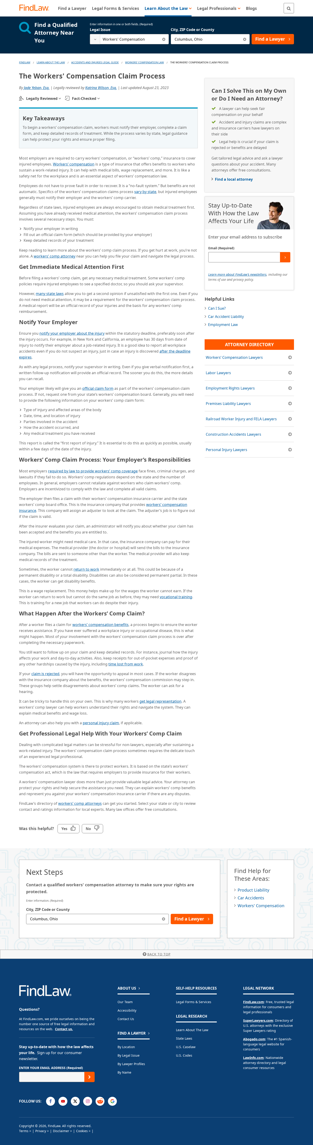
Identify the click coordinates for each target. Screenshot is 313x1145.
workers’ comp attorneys (80, 803)
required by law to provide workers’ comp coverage (93, 471)
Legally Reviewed (41, 98)
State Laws (184, 1038)
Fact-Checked (84, 98)
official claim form (97, 388)
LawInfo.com (253, 1057)
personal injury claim (101, 722)
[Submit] (285, 257)
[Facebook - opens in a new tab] (50, 1101)
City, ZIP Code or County (192, 29)
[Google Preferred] (112, 1101)
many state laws (50, 293)
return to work (86, 569)
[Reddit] (100, 1101)
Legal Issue (100, 29)
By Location (126, 1047)
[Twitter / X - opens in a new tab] (75, 1101)
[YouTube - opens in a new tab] (62, 1101)
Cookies (82, 1131)
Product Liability (253, 890)
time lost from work (125, 664)
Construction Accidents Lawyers (233, 434)
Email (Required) (221, 248)
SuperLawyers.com (258, 1020)
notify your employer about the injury (71, 333)
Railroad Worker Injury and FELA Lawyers (241, 418)
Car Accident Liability (226, 316)
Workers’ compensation (73, 164)
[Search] (289, 8)
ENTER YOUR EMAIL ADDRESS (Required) (51, 1068)
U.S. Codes (184, 1055)
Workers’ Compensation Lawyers (234, 357)
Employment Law (223, 324)
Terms (23, 1131)
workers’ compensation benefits (100, 624)
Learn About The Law (51, 62)
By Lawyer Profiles (131, 1064)
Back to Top (158, 954)
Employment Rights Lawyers (230, 388)
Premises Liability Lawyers (228, 403)
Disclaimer (61, 1131)
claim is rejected (45, 673)
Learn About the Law (192, 1030)
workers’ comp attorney (54, 256)
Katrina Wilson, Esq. (101, 87)
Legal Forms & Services (193, 1002)
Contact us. (64, 1029)
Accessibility (127, 1010)
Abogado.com (254, 1039)
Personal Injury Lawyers (226, 449)
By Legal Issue (129, 1055)
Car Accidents (251, 898)
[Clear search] (164, 39)
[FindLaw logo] (36, 8)
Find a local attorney (234, 179)
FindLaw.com (253, 1002)
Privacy (40, 1131)
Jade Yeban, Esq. (36, 87)
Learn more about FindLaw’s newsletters (237, 274)
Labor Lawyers (218, 372)
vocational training (176, 596)
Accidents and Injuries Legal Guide (95, 62)
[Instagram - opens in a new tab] (87, 1101)
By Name (124, 1072)
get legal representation (160, 701)
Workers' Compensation (261, 905)
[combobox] (129, 39)
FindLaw (24, 62)
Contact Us (126, 1019)
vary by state (145, 191)
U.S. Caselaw (185, 1047)
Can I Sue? (217, 308)
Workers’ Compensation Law (144, 62)
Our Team (125, 1002)
